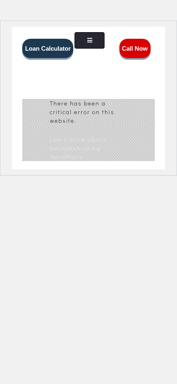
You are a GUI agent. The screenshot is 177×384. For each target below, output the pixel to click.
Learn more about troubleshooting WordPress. (78, 148)
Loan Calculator (48, 48)
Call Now (135, 48)
